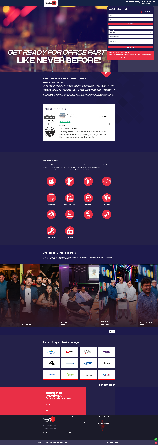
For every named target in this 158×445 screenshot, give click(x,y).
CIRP (108, 442)
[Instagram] (46, 432)
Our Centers (70, 428)
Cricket (81, 426)
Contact (82, 430)
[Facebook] (43, 432)
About (69, 424)
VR (80, 428)
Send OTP (130, 23)
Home (69, 422)
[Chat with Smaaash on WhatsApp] (155, 439)
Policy (81, 432)
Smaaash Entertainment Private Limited (47, 442)
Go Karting (82, 422)
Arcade (69, 432)
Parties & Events (71, 426)
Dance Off (70, 430)
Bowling (81, 424)
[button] (110, 331)
